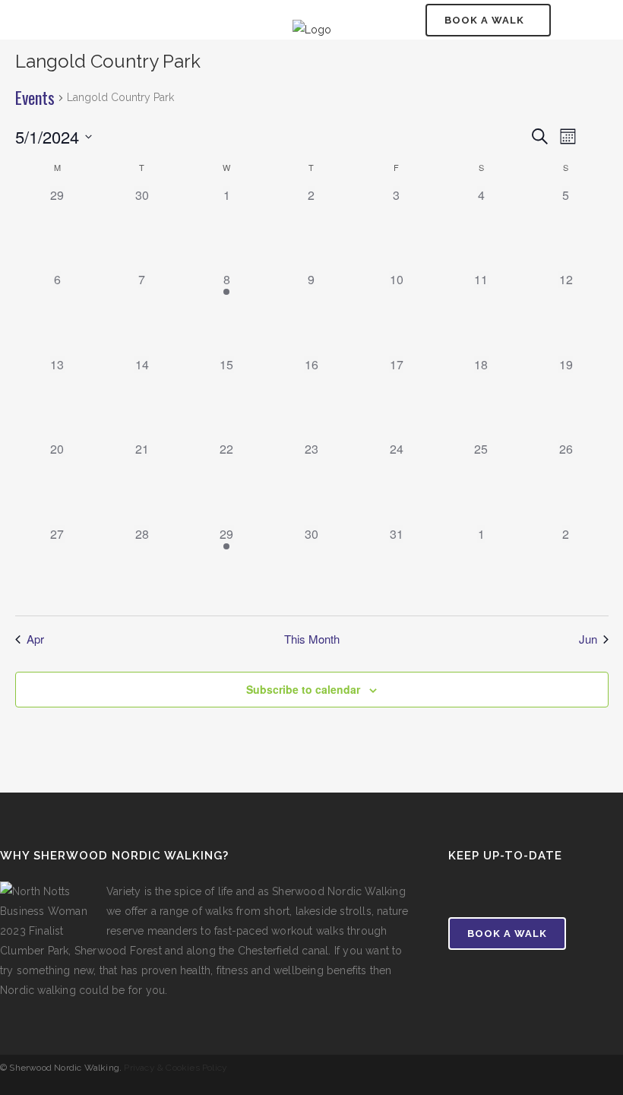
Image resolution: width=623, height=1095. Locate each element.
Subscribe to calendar (303, 689)
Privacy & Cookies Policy (175, 1067)
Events (35, 98)
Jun (588, 639)
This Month (312, 639)
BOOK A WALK (484, 20)
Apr (35, 639)
